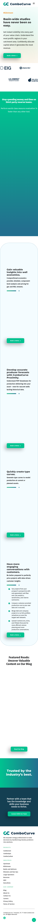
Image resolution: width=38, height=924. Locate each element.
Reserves (6, 877)
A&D (4, 880)
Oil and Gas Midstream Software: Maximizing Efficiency (19, 695)
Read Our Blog (19, 749)
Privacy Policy (8, 901)
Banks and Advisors (10, 869)
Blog (4, 890)
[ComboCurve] (17, 3)
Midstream (7, 866)
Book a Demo (11, 55)
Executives (7, 883)
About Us (6, 893)
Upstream (6, 864)
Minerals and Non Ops (10, 872)
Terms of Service (8, 904)
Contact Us (7, 896)
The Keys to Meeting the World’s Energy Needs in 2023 (18, 736)
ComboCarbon (8, 856)
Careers (5, 898)
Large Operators (8, 875)
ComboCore (7, 851)
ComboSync (7, 853)
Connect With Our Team (19, 814)
